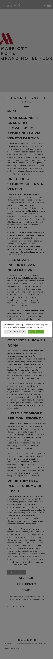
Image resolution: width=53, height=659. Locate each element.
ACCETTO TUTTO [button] (36, 332)
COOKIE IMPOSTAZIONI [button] (15, 332)
